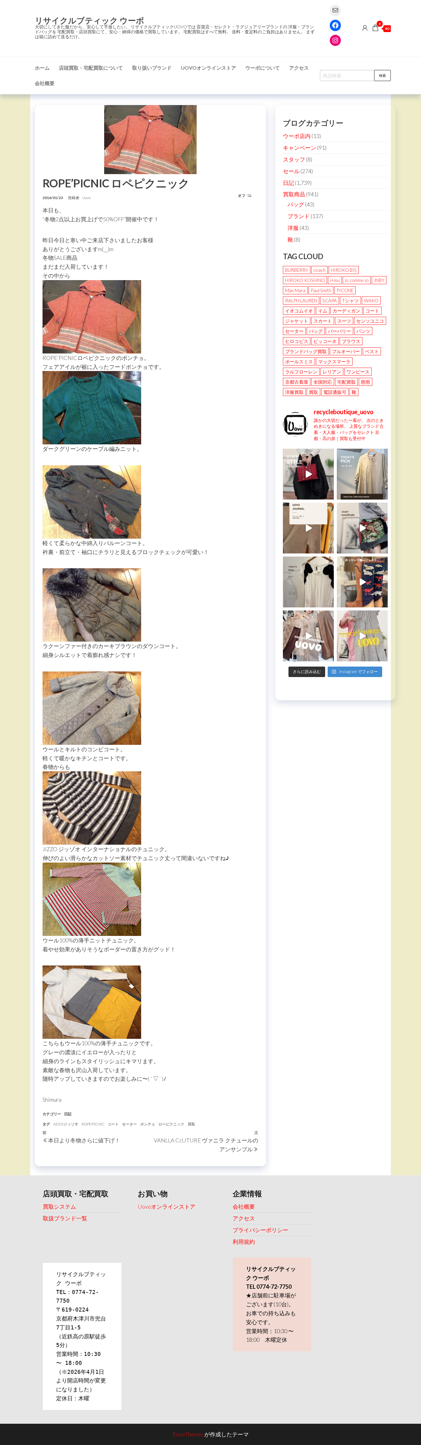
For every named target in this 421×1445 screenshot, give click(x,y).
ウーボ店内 (297, 136)
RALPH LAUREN (301, 300)
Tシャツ (350, 300)
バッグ (296, 204)
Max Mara (295, 290)
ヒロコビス (296, 341)
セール (291, 171)
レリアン (332, 371)
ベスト (372, 351)
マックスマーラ (334, 361)
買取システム (59, 1206)
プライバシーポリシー (260, 1230)
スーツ (344, 321)
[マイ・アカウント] (365, 28)
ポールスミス (299, 361)
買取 (191, 1124)
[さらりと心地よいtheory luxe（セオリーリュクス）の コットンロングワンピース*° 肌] (362, 474)
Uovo (86, 197)
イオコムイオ (299, 310)
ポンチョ (147, 1124)
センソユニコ (370, 321)
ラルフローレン (301, 371)
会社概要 (45, 83)
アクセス (299, 68)
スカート (322, 321)
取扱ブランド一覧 (65, 1218)
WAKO (371, 300)
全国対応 (322, 382)
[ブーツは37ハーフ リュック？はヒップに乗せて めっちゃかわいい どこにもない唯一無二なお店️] (362, 582)
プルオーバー (346, 351)
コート (113, 1124)
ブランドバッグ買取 (306, 351)
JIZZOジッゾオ (65, 1124)
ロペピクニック (171, 1124)
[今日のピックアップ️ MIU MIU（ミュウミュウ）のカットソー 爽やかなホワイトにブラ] (308, 582)
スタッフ (294, 159)
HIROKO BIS (344, 270)
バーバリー (339, 331)
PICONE (345, 290)
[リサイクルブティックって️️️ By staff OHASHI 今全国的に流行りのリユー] (308, 635)
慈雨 (365, 382)
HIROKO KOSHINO (305, 280)
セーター (129, 1124)
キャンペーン (299, 147)
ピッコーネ (325, 341)
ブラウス (351, 341)
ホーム (42, 68)
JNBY (379, 280)
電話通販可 (334, 392)
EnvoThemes (188, 1434)
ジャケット (296, 321)
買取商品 (294, 194)
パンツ (363, 331)
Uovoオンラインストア (208, 68)
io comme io (357, 280)
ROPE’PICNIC (93, 1124)
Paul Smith (321, 290)
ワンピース (358, 371)
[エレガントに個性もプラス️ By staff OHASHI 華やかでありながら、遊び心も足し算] (308, 474)
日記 (68, 1114)
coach (319, 270)
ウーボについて (262, 68)
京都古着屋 (296, 382)
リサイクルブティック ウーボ (89, 20)
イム (322, 310)
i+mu (335, 280)
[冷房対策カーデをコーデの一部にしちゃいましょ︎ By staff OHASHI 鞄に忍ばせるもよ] (308, 528)
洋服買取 (294, 392)
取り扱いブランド (152, 68)
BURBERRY (296, 270)
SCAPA (329, 300)
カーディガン (346, 310)
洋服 (293, 227)
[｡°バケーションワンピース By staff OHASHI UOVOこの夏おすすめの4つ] (362, 635)
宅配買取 (346, 382)
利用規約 (244, 1241)
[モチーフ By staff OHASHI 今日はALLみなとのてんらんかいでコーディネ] (362, 528)
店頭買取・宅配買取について (91, 68)
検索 (382, 75)
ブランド (299, 216)
